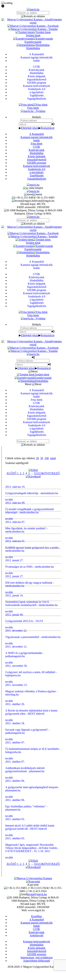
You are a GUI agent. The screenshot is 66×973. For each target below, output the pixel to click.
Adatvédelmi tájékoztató (36, 960)
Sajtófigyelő (36, 935)
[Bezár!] (33, 6)
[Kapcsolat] (33, 881)
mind (53, 458)
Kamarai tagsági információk (37, 137)
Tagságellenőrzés (36, 178)
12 (37, 473)
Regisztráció (47, 127)
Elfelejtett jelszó (30, 127)
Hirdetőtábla (36, 153)
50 (41, 458)
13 (40, 473)
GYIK (36, 146)
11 (35, 473)
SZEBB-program (36, 162)
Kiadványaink (36, 149)
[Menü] (33, 194)
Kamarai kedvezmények (36, 165)
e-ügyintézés (36, 172)
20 (37, 458)
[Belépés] (52, 124)
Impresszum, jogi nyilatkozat (36, 957)
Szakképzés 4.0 (36, 169)
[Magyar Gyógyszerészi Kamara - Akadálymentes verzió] (33, 22)
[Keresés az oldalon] (33, 16)
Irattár (36, 140)
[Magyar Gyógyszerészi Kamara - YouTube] (33, 29)
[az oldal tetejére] (33, 187)
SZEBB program (36, 954)
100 (47, 458)
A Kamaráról (36, 133)
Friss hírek (36, 143)
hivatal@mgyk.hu (37, 894)
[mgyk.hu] (33, 9)
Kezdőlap (36, 916)
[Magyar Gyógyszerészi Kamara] (33, 878)
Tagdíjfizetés (37, 175)
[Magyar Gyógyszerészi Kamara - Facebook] (33, 25)
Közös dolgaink (36, 156)
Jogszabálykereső (36, 159)
